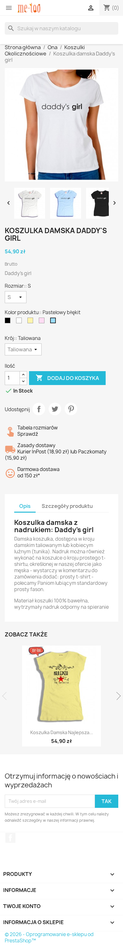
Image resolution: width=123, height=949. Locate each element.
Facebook (10, 838)
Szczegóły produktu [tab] (67, 506)
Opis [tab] (25, 506)
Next (116, 696)
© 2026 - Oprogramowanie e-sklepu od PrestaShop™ (49, 937)
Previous (6, 696)
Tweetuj (55, 409)
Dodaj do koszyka (67, 378)
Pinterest (71, 409)
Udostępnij (38, 409)
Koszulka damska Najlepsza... (61, 732)
